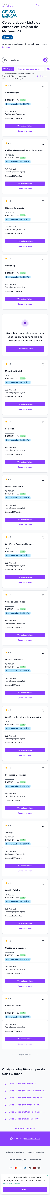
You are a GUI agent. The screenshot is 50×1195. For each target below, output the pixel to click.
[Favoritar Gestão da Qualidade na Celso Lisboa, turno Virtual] (43, 941)
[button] (25, 60)
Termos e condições (17, 1159)
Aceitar (25, 1189)
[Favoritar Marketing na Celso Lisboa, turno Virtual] (43, 259)
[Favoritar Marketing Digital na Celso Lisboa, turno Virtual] (43, 365)
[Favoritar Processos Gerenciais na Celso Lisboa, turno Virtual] (43, 768)
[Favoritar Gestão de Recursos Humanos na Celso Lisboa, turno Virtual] (43, 538)
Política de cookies (36, 1152)
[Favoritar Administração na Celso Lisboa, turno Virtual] (43, 86)
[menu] (45, 5)
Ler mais (6, 47)
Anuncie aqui (35, 1159)
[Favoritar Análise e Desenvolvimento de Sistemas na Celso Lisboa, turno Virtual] (43, 144)
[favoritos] (38, 5)
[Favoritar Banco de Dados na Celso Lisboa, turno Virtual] (43, 999)
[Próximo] (38, 1054)
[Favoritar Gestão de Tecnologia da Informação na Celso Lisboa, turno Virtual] (43, 711)
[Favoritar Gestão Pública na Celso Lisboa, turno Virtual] (43, 884)
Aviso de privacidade (15, 1152)
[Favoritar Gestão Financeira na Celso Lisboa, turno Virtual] (43, 480)
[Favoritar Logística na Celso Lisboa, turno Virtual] (43, 422)
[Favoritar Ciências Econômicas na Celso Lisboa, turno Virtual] (43, 595)
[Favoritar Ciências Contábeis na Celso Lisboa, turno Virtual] (43, 202)
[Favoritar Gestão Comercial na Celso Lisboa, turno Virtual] (43, 653)
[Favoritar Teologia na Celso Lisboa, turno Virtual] (43, 826)
